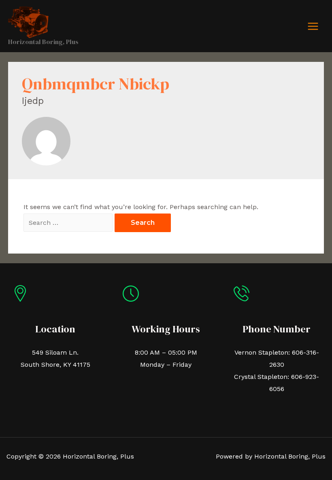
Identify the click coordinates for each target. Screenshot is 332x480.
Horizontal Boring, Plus (43, 41)
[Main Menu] (313, 26)
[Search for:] (69, 222)
